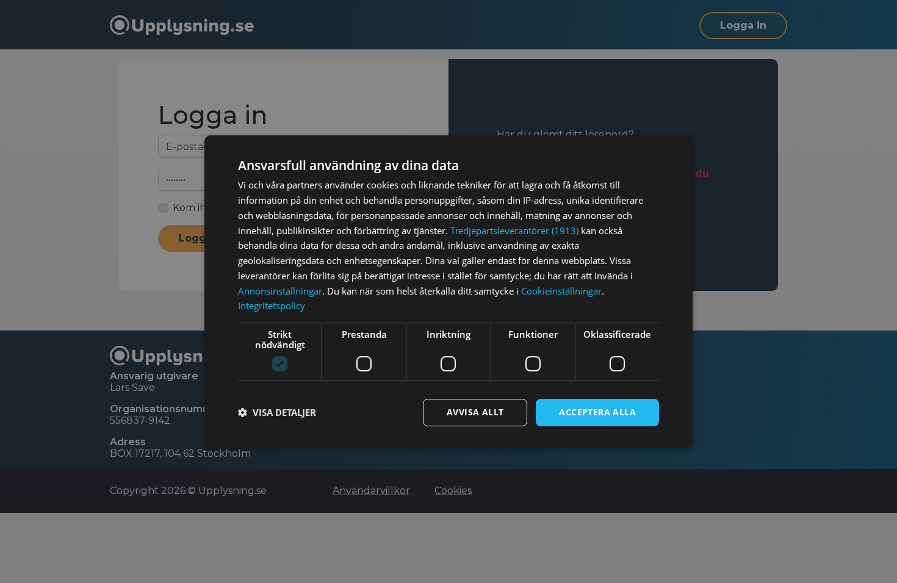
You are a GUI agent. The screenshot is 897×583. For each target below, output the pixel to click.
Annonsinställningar (280, 291)
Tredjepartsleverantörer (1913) (514, 230)
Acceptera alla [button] (597, 412)
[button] (277, 413)
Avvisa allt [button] (475, 412)
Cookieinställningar (561, 291)
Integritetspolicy (271, 305)
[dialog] (448, 291)
